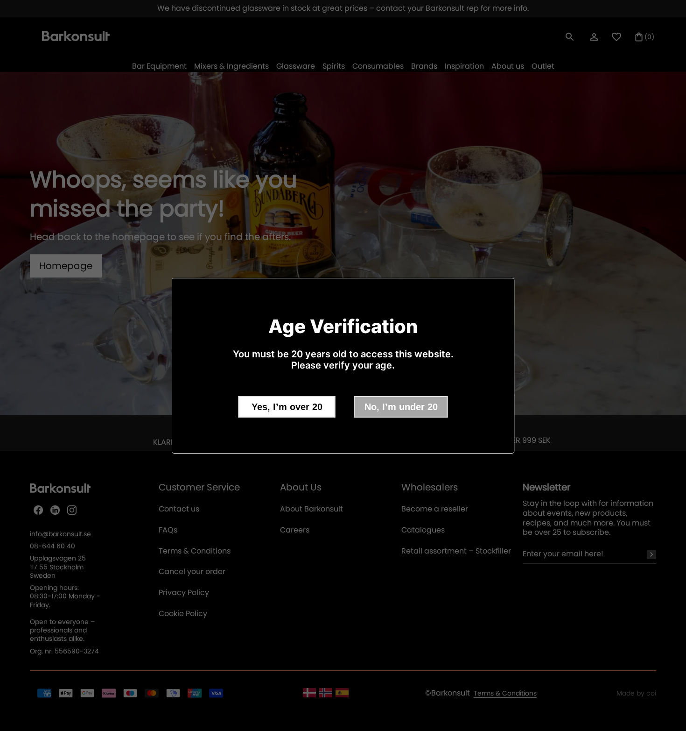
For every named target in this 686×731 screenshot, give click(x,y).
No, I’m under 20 (401, 407)
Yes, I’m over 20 (287, 407)
